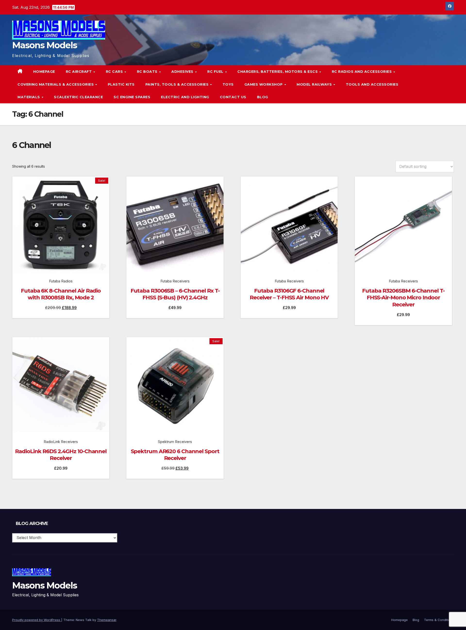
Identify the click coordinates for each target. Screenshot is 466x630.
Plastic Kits (121, 84)
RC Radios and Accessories (362, 71)
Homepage (44, 71)
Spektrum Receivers (175, 441)
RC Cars (115, 71)
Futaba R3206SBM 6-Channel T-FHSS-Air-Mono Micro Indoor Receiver (403, 297)
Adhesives (182, 71)
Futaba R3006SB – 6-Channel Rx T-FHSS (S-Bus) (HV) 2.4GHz (175, 294)
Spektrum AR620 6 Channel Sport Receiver (175, 455)
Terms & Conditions (439, 620)
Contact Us (233, 97)
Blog (262, 97)
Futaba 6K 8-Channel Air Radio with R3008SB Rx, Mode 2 (61, 294)
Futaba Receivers (175, 281)
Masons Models (44, 45)
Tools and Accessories (372, 84)
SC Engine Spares (132, 97)
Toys (228, 84)
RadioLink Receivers (61, 441)
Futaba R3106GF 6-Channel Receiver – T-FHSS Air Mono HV (289, 294)
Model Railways (315, 84)
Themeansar (106, 620)
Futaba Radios (61, 281)
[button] (440, 84)
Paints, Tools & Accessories (177, 84)
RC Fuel (216, 71)
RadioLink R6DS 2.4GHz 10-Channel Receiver (61, 455)
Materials (29, 97)
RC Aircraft (79, 71)
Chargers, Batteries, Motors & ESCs (278, 71)
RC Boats (148, 71)
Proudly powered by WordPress (36, 620)
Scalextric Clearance (78, 97)
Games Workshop (264, 84)
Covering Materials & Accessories (56, 84)
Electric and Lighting (185, 97)
